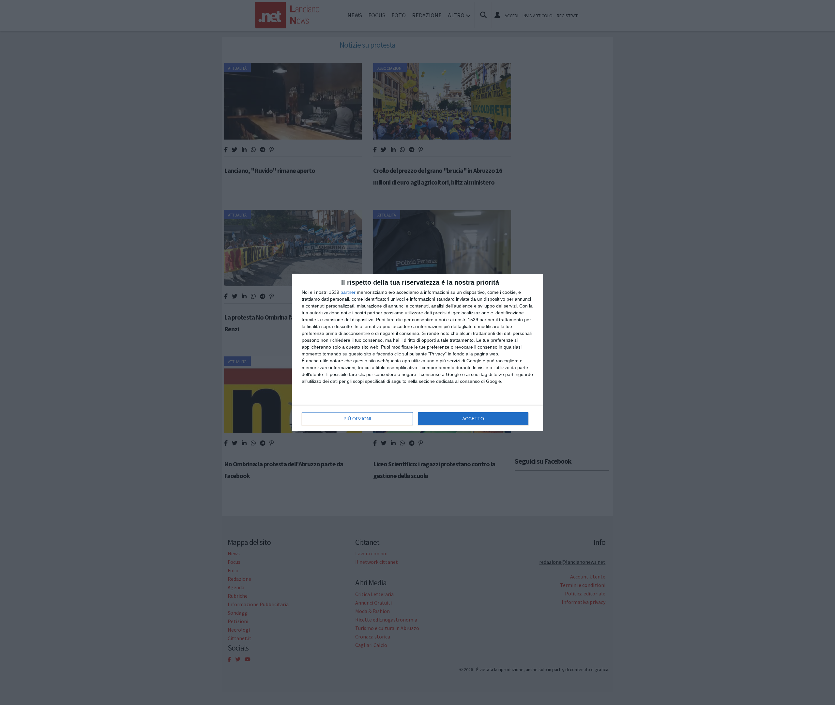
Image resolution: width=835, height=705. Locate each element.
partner (348, 292)
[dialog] (417, 352)
